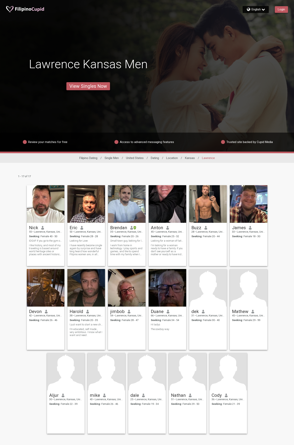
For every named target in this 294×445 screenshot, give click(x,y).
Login (281, 9)
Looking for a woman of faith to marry (167, 240)
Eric (73, 227)
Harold (76, 311)
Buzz (196, 227)
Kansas (190, 158)
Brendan (118, 227)
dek (195, 311)
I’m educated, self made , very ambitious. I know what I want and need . (86, 332)
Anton (157, 227)
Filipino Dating (88, 158)
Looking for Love (79, 240)
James (239, 227)
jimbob (117, 311)
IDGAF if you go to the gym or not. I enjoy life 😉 (45, 240)
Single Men (112, 158)
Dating (155, 158)
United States (135, 158)
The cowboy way (160, 329)
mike (95, 395)
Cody (217, 395)
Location (172, 158)
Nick (33, 227)
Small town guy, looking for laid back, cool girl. (126, 240)
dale (134, 395)
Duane (157, 311)
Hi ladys (155, 324)
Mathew (240, 311)
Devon (35, 311)
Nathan (178, 395)
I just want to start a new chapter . (86, 324)
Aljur (54, 395)
